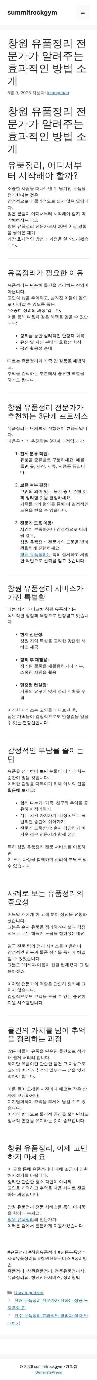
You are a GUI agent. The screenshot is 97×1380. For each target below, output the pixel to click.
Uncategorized (29, 1292)
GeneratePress (48, 1372)
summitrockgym (32, 12)
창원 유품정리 (33, 554)
